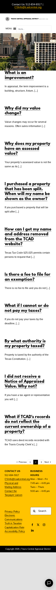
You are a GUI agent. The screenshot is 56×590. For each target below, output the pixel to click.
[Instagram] (44, 525)
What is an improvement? (19, 75)
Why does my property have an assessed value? (27, 148)
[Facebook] (32, 525)
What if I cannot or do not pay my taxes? (27, 308)
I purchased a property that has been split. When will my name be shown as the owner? (27, 191)
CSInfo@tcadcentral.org (28, 7)
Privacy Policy (12, 511)
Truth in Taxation (13, 523)
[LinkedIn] (32, 530)
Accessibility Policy (15, 531)
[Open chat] (49, 583)
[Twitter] (38, 525)
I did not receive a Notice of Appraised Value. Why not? (24, 381)
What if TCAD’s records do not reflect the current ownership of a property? (28, 424)
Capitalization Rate (14, 527)
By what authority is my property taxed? (25, 344)
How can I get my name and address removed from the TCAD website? (28, 237)
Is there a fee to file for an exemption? (27, 277)
